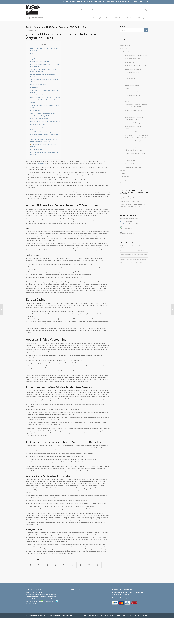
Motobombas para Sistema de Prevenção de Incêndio (134, 118)
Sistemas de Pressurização (133, 164)
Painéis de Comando (131, 157)
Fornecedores (124, 177)
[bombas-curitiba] (33, 10)
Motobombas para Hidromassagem (136, 55)
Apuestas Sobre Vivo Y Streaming (40, 61)
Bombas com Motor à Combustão (135, 92)
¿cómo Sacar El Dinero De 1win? (39, 119)
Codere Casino (34, 87)
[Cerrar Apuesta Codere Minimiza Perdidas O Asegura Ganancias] (1, 309)
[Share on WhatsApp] (55, 565)
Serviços (122, 170)
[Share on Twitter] (39, 565)
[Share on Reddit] (97, 565)
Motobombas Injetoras (132, 85)
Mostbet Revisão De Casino (38, 124)
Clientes (122, 174)
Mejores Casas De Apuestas (38, 84)
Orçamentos (124, 183)
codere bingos (42, 163)
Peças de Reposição (131, 160)
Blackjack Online (34, 77)
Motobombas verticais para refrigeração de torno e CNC (133, 149)
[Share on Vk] (89, 565)
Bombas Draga (129, 62)
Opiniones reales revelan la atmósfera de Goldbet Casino (133, 251)
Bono (31, 53)
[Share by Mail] (106, 565)
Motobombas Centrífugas (133, 72)
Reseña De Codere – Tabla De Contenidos (42, 113)
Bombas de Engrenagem (132, 59)
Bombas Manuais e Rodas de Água (135, 110)
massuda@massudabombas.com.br (119, 1)
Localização (123, 180)
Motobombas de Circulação (133, 69)
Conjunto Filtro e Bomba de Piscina (135, 153)
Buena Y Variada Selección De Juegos (41, 132)
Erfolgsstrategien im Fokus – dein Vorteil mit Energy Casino (134, 262)
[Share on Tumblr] (81, 565)
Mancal (127, 88)
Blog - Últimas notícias (34, 18)
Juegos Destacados (35, 110)
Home (122, 42)
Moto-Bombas (32, 30)
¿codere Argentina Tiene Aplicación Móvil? (42, 100)
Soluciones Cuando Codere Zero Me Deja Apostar (45, 121)
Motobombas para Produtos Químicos (133, 127)
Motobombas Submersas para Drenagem (134, 100)
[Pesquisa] (146, 10)
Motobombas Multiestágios (133, 123)
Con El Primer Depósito (36, 149)
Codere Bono (34, 56)
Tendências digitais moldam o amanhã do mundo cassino (133, 259)
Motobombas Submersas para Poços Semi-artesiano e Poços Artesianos (136, 136)
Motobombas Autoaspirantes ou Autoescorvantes (135, 77)
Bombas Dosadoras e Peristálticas (135, 65)
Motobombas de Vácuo (132, 132)
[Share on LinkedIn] (72, 565)
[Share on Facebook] (30, 565)
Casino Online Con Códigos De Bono (41, 116)
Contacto (32, 103)
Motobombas (124, 48)
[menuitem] (68, 10)
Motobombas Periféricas (132, 95)
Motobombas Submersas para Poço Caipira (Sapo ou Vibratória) (136, 106)
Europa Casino (34, 59)
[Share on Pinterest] (64, 565)
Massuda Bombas (125, 45)
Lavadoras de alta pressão (133, 167)
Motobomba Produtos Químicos (134, 141)
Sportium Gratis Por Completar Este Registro (43, 74)
